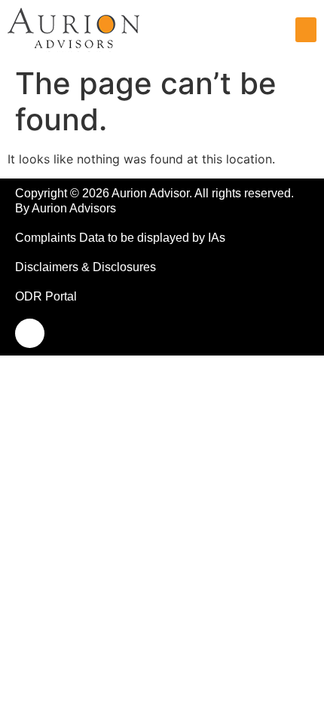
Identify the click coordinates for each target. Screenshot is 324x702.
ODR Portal (46, 296)
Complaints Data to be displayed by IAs (120, 237)
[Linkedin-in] (29, 333)
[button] (305, 29)
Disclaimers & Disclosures (85, 267)
